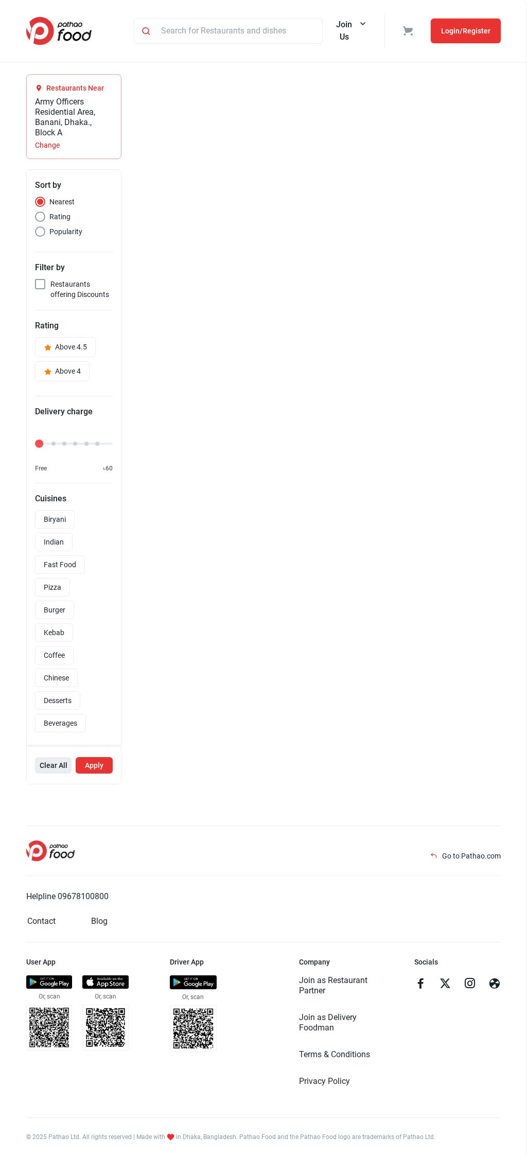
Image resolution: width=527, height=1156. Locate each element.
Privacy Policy (324, 1081)
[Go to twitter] (445, 984)
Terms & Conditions (334, 1054)
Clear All (53, 765)
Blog (99, 921)
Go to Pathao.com (471, 856)
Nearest (62, 202)
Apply (94, 765)
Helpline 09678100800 (67, 896)
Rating (60, 217)
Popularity (65, 231)
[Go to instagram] (470, 984)
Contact (41, 921)
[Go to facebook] (420, 984)
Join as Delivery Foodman (328, 1022)
